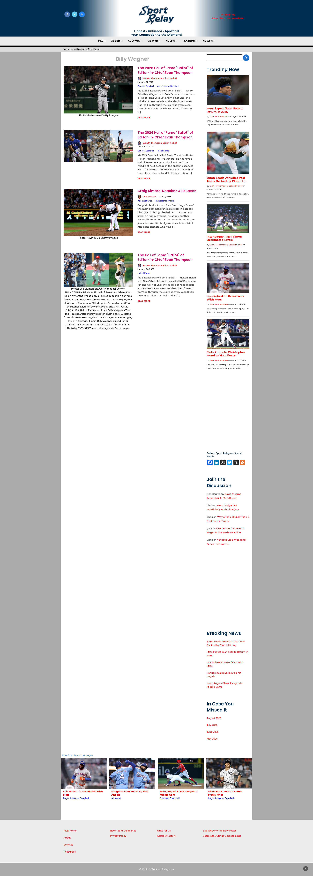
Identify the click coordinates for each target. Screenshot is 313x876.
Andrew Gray (149, 196)
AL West (153, 40)
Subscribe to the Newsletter (219, 830)
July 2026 (212, 725)
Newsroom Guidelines (123, 830)
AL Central (134, 40)
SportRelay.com (164, 869)
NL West (208, 40)
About (67, 837)
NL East (170, 40)
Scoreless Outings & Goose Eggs (222, 835)
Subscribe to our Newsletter (228, 18)
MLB (101, 40)
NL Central (189, 40)
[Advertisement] (228, 408)
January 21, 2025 (145, 82)
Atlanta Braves (145, 201)
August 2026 (214, 718)
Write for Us (228, 14)
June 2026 (213, 731)
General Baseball (146, 86)
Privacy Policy (118, 835)
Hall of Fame (163, 151)
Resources (70, 851)
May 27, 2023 (165, 196)
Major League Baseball (74, 49)
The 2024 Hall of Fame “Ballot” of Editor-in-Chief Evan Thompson (165, 134)
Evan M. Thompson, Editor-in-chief (160, 78)
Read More (144, 117)
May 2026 (212, 738)
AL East (116, 40)
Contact (68, 844)
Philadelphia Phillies (164, 201)
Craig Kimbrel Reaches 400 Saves (167, 190)
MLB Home (70, 830)
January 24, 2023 (146, 269)
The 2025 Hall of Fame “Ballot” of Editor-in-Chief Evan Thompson (165, 70)
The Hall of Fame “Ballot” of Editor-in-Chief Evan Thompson (165, 257)
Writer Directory (166, 835)
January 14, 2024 (146, 146)
